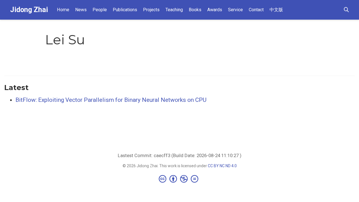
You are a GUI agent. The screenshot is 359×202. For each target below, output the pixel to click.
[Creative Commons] (180, 178)
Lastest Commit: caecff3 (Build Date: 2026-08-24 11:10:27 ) (179, 155)
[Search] (346, 10)
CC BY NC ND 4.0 (222, 166)
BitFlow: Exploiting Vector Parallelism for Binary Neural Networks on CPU (110, 100)
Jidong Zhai (29, 10)
